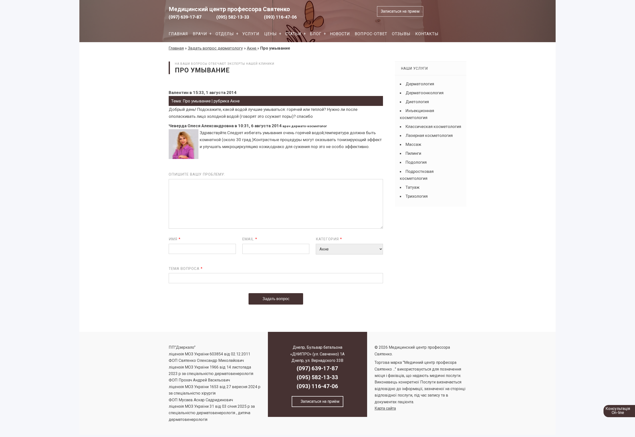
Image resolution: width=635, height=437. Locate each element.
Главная (178, 33)
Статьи (293, 33)
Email (249, 239)
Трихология (417, 196)
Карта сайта (385, 408)
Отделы (225, 33)
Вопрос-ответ (371, 33)
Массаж (413, 144)
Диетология (417, 101)
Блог (315, 33)
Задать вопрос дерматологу (215, 48)
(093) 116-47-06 (280, 17)
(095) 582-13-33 (232, 17)
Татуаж (412, 187)
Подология (416, 162)
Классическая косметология (433, 126)
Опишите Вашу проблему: (197, 174)
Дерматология (420, 83)
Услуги (250, 33)
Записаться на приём (319, 401)
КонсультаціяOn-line (617, 410)
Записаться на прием (400, 11)
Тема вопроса (186, 268)
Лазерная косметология (429, 135)
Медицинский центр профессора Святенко (229, 9)
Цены (270, 33)
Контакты (427, 33)
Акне (252, 48)
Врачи (200, 33)
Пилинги (413, 153)
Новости (340, 33)
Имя (175, 239)
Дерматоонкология (425, 92)
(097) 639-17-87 (185, 17)
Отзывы (401, 33)
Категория (329, 239)
